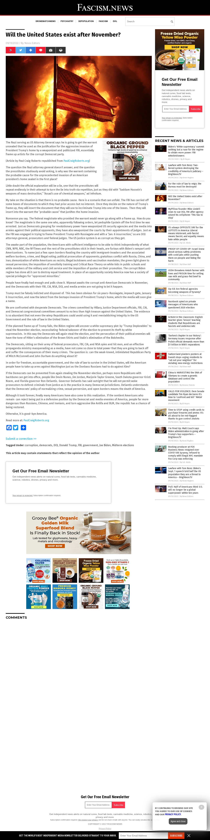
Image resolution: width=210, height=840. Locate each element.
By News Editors (186, 190)
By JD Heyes (185, 159)
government (90, 445)
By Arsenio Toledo (187, 385)
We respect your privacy (88, 820)
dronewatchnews (45, 21)
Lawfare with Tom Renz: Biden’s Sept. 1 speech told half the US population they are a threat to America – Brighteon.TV (184, 473)
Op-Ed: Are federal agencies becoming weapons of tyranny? (184, 290)
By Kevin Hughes (187, 178)
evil (115, 21)
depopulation (86, 21)
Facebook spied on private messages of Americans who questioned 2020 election (183, 304)
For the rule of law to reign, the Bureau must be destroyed (184, 185)
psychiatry (67, 21)
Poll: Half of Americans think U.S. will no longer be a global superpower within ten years (185, 489)
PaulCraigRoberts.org (76, 160)
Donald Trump (68, 445)
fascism (103, 21)
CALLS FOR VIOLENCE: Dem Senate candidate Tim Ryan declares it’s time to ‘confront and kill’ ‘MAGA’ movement (186, 396)
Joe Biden (105, 445)
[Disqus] (79, 663)
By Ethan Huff (185, 264)
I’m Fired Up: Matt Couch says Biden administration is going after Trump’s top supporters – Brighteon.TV (186, 433)
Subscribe (176, 835)
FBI (80, 445)
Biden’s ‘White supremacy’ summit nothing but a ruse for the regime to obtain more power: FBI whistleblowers (186, 151)
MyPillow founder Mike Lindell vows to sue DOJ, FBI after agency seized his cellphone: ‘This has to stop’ (185, 213)
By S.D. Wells (185, 243)
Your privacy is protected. (22, 495)
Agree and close (178, 821)
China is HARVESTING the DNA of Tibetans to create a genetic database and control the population (185, 377)
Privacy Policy (105, 829)
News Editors (32, 43)
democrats (45, 445)
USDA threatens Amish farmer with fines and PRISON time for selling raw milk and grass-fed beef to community (186, 275)
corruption (31, 445)
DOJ (55, 445)
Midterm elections (123, 445)
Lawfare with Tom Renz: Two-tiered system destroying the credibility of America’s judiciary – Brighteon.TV (185, 170)
